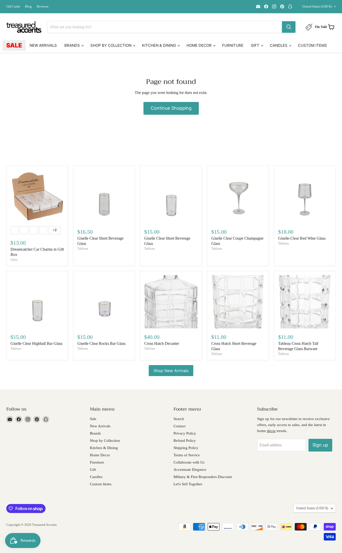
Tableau (82, 248)
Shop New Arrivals (171, 370)
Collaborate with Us (189, 462)
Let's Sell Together (188, 484)
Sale (14, 45)
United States (317, 6)
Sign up (320, 445)
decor (271, 431)
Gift (255, 45)
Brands (72, 45)
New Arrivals (43, 45)
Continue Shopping (171, 108)
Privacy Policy (185, 433)
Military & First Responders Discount (203, 477)
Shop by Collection (111, 45)
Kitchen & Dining (159, 45)
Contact (180, 426)
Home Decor (200, 45)
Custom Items (312, 45)
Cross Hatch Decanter (161, 343)
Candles (279, 45)
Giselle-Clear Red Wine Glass (301, 238)
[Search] (288, 27)
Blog (28, 6)
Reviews (42, 6)
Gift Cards (13, 6)
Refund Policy (185, 441)
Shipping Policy (186, 448)
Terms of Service (187, 455)
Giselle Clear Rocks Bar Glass (101, 343)
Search (179, 419)
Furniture (232, 45)
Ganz (14, 259)
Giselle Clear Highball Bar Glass (36, 343)
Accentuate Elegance (190, 470)
